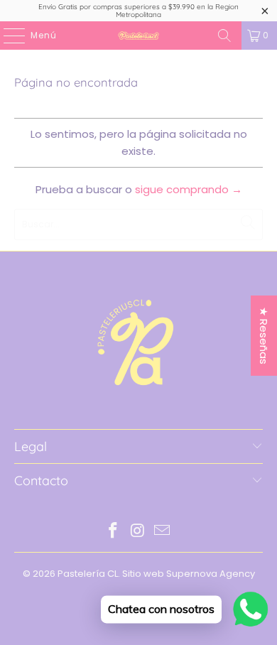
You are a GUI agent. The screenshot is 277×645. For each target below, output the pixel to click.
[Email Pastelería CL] (162, 532)
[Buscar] (224, 35)
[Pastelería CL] (139, 35)
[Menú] (7, 35)
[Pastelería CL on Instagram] (137, 532)
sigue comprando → (188, 189)
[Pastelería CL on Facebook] (113, 532)
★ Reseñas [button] (263, 335)
